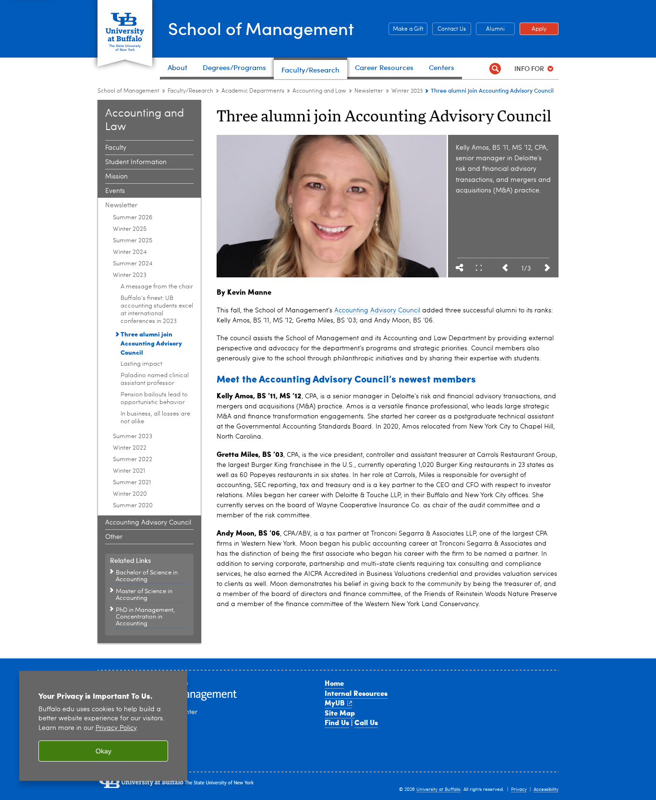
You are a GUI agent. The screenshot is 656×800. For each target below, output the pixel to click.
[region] (103, 726)
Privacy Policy (116, 728)
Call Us (366, 722)
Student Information (136, 162)
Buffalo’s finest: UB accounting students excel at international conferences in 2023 (157, 309)
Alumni (490, 29)
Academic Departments (252, 91)
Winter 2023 (407, 91)
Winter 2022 (129, 448)
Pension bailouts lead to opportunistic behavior (154, 399)
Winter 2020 (130, 494)
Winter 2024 (130, 252)
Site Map (340, 712)
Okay (103, 751)
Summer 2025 (132, 241)
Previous (504, 267)
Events (115, 191)
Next (547, 267)
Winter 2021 (129, 471)
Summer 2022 (132, 459)
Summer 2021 (132, 482)
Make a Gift (406, 29)
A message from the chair (157, 287)
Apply (533, 29)
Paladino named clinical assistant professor (155, 379)
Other (113, 537)
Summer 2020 (133, 505)
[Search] (495, 68)
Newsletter (368, 91)
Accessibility (546, 789)
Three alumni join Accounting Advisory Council (151, 343)
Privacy (519, 789)
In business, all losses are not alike (155, 418)
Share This (459, 267)
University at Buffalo (438, 789)
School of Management (261, 28)
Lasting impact (141, 364)
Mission (116, 176)
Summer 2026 (132, 218)
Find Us (337, 722)
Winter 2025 (129, 229)
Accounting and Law (319, 91)
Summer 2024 (133, 264)
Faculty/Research (190, 91)
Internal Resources (356, 693)
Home (334, 683)
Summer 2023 (132, 436)
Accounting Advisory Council (148, 522)
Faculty (115, 147)
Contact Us (449, 29)
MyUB (335, 702)
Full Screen (478, 267)
